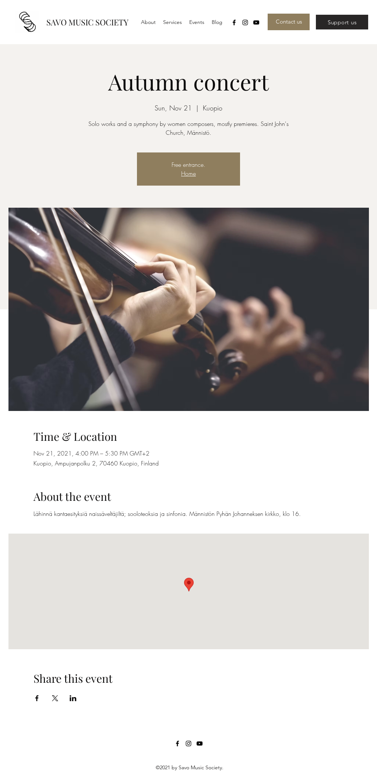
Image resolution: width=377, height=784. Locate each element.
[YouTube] (256, 22)
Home (188, 173)
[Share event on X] (55, 698)
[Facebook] (234, 22)
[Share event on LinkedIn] (73, 698)
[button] (172, 22)
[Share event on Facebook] (37, 698)
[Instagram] (245, 22)
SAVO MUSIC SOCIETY (87, 22)
